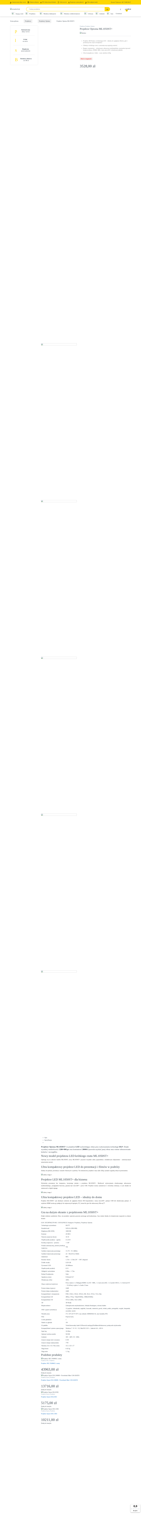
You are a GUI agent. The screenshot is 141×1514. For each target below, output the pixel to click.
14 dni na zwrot (63, 2)
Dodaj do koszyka (46, 1373)
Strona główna (14, 21)
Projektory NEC (45, 1360)
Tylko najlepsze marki (92, 2)
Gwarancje (119, 13)
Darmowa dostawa (34, 2)
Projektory (28, 21)
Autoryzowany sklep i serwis (19, 2)
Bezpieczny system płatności (77, 2)
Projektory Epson (45, 1377)
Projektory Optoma (44, 21)
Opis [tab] (45, 1137)
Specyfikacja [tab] (48, 1140)
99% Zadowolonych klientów (49, 2)
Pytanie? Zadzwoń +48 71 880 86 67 (121, 2)
